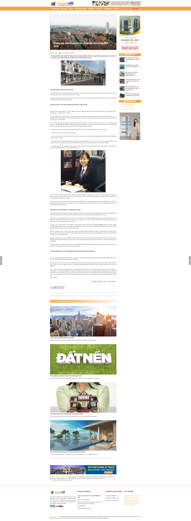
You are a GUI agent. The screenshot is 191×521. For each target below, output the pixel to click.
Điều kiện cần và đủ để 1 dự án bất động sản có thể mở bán (132, 59)
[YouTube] (54, 506)
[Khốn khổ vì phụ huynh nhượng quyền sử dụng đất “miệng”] (83, 397)
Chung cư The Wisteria (127, 109)
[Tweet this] (55, 287)
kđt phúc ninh (132, 500)
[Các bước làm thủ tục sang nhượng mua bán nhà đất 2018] (122, 81)
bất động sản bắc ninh (129, 495)
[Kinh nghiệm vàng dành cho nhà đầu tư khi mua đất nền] (83, 359)
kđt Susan (128, 501)
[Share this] (51, 287)
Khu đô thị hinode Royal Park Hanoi (59, 476)
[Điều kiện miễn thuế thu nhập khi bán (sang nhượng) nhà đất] (122, 74)
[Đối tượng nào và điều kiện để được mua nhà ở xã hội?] (122, 95)
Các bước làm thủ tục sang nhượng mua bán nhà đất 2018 (132, 81)
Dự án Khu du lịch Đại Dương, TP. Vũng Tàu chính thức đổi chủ (68, 452)
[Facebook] (51, 506)
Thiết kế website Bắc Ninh (128, 104)
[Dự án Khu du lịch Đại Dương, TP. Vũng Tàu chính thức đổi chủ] (83, 435)
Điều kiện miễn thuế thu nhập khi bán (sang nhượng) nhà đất (131, 74)
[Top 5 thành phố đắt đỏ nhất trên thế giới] (83, 321)
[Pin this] (62, 287)
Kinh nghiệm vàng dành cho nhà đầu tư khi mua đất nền (66, 376)
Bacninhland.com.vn (55, 516)
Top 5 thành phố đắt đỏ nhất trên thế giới (62, 338)
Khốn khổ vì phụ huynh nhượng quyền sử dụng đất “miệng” (67, 414)
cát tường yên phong (131, 503)
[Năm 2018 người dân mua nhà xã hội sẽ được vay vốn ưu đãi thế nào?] (122, 88)
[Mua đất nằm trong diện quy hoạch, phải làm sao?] (122, 66)
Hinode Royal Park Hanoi (128, 106)
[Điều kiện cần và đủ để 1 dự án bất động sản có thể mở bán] (122, 59)
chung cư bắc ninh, (132, 498)
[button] (87, 8)
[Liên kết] (61, 3)
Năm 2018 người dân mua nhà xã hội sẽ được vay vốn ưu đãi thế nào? (132, 88)
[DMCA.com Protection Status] (59, 506)
